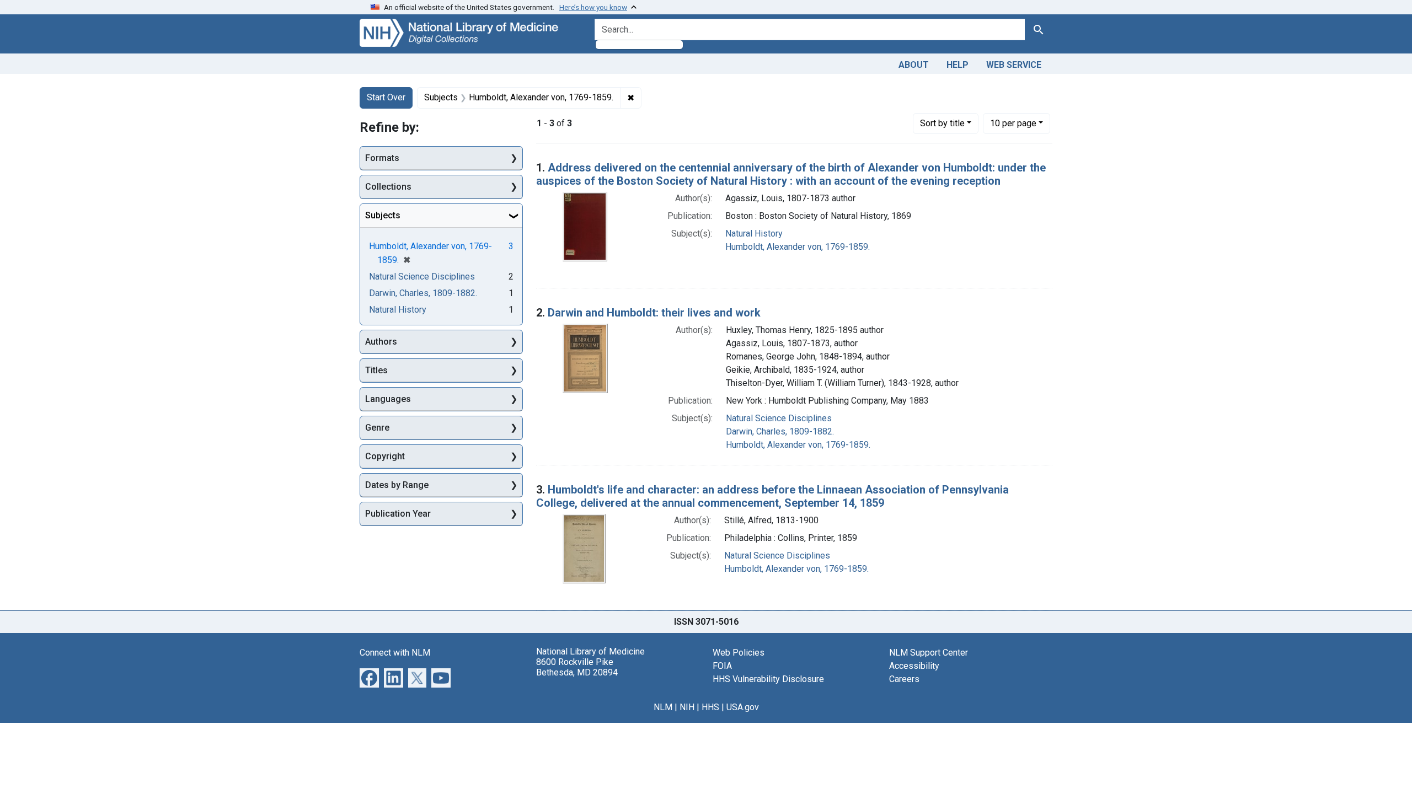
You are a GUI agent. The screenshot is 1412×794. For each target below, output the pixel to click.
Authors (381, 341)
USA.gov (742, 707)
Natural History (754, 233)
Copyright (385, 456)
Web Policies (738, 652)
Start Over (386, 97)
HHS (710, 707)
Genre (377, 427)
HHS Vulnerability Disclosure (768, 679)
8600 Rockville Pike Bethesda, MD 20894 (577, 667)
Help (957, 65)
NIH (687, 707)
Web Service (1013, 65)
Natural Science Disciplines (779, 418)
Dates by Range (397, 485)
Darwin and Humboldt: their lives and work (654, 312)
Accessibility (914, 666)
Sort (942, 123)
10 (1013, 122)
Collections (388, 186)
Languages (388, 399)
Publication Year (398, 513)
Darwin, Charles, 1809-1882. (780, 431)
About (913, 65)
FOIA (722, 666)
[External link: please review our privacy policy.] (369, 677)
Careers (904, 679)
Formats (382, 158)
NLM (663, 707)
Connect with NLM (395, 652)
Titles (376, 370)
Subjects (382, 215)
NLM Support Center (928, 652)
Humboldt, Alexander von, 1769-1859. (797, 247)
